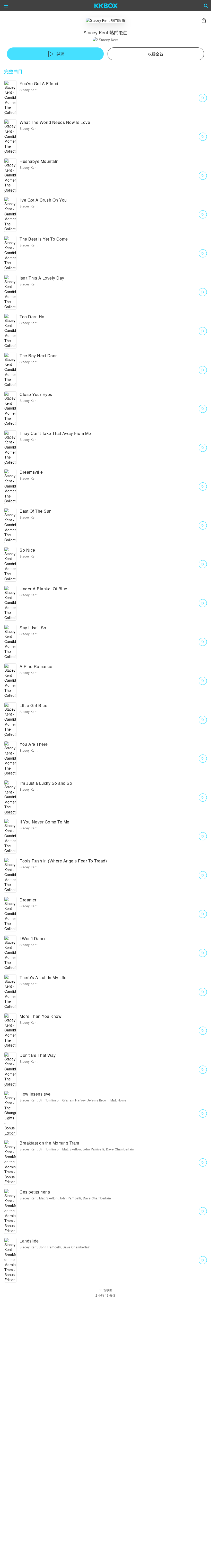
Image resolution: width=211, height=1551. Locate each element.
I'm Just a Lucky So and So (46, 783)
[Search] (206, 6)
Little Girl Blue (33, 705)
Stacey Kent (108, 39)
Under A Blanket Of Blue (43, 589)
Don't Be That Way (38, 1055)
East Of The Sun (36, 511)
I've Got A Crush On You (43, 200)
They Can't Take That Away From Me (55, 433)
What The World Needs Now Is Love (55, 122)
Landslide (29, 1241)
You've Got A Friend (39, 83)
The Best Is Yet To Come (44, 239)
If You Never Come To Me (44, 822)
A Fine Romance (36, 666)
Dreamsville (31, 472)
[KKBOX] (106, 5)
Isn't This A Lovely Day (42, 278)
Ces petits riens (35, 1192)
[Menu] (6, 6)
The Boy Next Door (38, 356)
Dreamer (28, 900)
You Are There (34, 744)
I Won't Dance (33, 938)
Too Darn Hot (33, 317)
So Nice (27, 550)
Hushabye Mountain (39, 161)
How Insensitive (35, 1094)
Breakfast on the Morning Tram (49, 1143)
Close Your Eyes (36, 394)
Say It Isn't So (33, 628)
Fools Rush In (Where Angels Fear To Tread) (63, 861)
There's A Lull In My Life (43, 977)
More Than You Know (40, 1016)
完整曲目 (13, 71)
